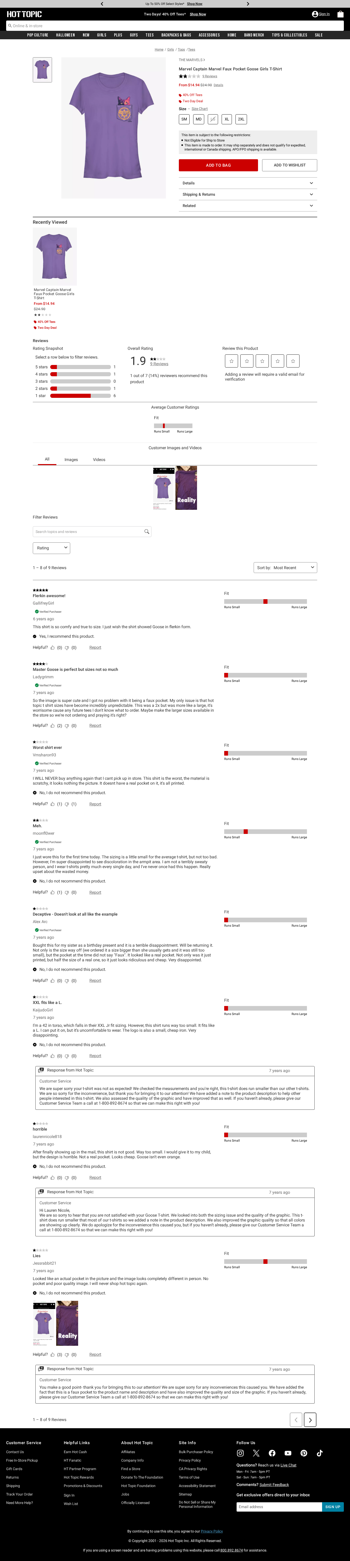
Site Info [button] (187, 1442)
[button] (321, 14)
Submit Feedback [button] (274, 1484)
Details (189, 183)
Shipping (13, 1486)
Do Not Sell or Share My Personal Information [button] (197, 1504)
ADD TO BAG (218, 165)
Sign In (69, 1495)
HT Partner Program (80, 1469)
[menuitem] (340, 14)
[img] (240, 1453)
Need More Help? (19, 1503)
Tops (181, 49)
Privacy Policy (190, 1460)
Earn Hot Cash (75, 1452)
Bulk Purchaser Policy (196, 1452)
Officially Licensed (135, 1503)
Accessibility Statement (197, 1486)
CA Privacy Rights (193, 1469)
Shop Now (193, 4)
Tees (150, 35)
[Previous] (102, 4)
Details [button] (218, 85)
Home (232, 35)
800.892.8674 (231, 1550)
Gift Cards (14, 1469)
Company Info (132, 1460)
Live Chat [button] (288, 1465)
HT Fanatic (72, 1460)
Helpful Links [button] (77, 1442)
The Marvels (190, 60)
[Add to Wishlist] (71, 232)
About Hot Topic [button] (137, 1442)
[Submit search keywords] (10, 25)
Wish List (71, 1504)
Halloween (65, 35)
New (86, 35)
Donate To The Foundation (142, 1477)
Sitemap (185, 1494)
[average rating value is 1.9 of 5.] (190, 76)
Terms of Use (189, 1477)
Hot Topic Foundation (138, 1486)
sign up (333, 1507)
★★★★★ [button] (37, 315)
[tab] (44, 72)
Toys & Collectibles (289, 35)
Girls (101, 35)
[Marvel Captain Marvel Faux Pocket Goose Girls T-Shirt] (55, 257)
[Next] (248, 4)
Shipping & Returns (199, 194)
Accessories (209, 35)
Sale (319, 35)
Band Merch (254, 35)
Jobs (125, 1494)
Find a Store (130, 1469)
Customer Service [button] (24, 1442)
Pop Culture (37, 35)
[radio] (184, 119)
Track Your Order (19, 1494)
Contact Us (15, 1452)
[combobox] (175, 26)
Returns (12, 1477)
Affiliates (128, 1452)
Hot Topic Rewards (79, 1477)
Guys (134, 35)
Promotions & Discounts (83, 1486)
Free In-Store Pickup (22, 1460)
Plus (118, 35)
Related (189, 205)
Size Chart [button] (200, 109)
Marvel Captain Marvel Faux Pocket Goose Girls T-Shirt (54, 294)
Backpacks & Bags (176, 35)
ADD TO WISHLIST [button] (290, 165)
